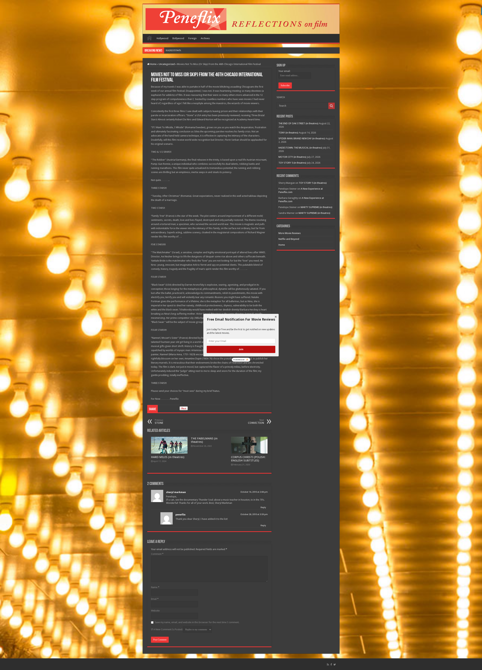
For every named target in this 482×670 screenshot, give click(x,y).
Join (241, 349)
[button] (241, 319)
